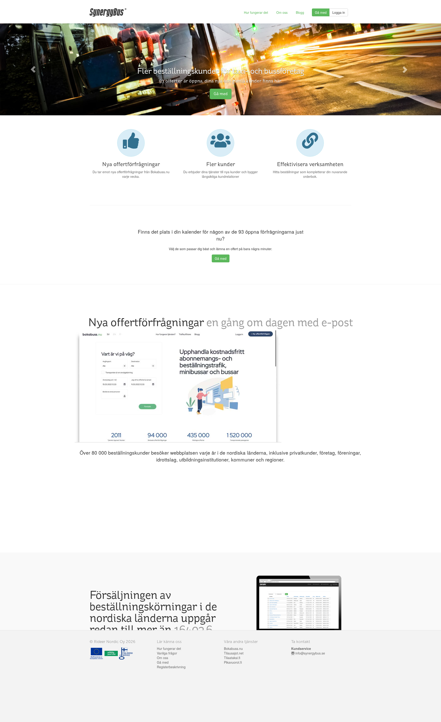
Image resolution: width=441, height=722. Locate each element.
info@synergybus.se (310, 653)
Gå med (321, 12)
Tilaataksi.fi (232, 657)
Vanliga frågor (167, 653)
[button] (33, 69)
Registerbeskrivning (171, 667)
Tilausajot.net (233, 653)
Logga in (338, 12)
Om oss (282, 12)
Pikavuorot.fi (233, 662)
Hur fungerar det (256, 12)
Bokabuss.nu (233, 648)
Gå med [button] (221, 93)
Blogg (300, 12)
